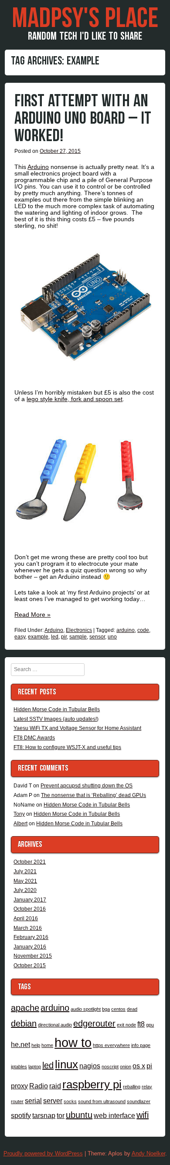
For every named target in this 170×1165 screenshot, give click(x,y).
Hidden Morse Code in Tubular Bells (57, 709)
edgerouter (94, 1023)
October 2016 (30, 909)
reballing (131, 1086)
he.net (20, 1044)
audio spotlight (86, 1009)
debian (24, 1023)
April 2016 (26, 918)
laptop (34, 1066)
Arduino (38, 166)
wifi (142, 1115)
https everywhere (111, 1045)
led (54, 637)
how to (73, 1042)
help (35, 1045)
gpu (150, 1024)
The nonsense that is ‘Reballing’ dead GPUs (93, 795)
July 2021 (25, 871)
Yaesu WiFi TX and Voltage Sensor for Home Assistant (77, 728)
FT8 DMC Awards (34, 738)
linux (66, 1064)
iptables (19, 1066)
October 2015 (30, 965)
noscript (110, 1066)
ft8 (141, 1024)
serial (33, 1100)
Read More (32, 614)
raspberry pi (92, 1084)
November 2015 (33, 956)
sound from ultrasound (102, 1101)
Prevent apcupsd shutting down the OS (87, 786)
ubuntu (79, 1115)
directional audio (55, 1024)
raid (55, 1086)
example (38, 637)
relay (147, 1086)
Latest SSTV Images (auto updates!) (56, 719)
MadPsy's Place (85, 19)
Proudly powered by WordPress (43, 1153)
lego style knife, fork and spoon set (74, 398)
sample (78, 637)
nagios (89, 1066)
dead (132, 1009)
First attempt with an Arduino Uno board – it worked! (82, 118)
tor (61, 1115)
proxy (19, 1086)
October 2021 (30, 862)
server (52, 1100)
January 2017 (30, 900)
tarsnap (43, 1115)
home (47, 1045)
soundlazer (138, 1101)
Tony (19, 814)
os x (139, 1066)
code (143, 630)
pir (64, 637)
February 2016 (31, 937)
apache (25, 1008)
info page (140, 1045)
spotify (21, 1115)
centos (118, 1009)
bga (106, 1009)
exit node (126, 1024)
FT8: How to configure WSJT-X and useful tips (67, 747)
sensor (97, 637)
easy (19, 637)
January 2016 (30, 947)
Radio (38, 1086)
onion (125, 1066)
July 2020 (25, 890)
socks (70, 1101)
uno (112, 637)
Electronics (79, 630)
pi (149, 1066)
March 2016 (28, 928)
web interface (114, 1115)
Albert (20, 824)
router (17, 1101)
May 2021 (25, 881)
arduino (125, 630)
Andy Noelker (148, 1153)
